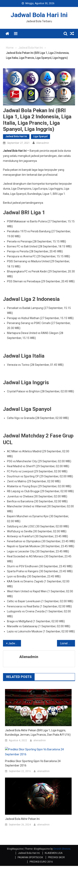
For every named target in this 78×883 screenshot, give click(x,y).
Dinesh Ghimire (61, 848)
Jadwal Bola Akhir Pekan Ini (22, 818)
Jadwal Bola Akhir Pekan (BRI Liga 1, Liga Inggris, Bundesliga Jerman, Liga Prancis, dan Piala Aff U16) (38, 732)
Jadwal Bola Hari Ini (39, 15)
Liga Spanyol (40, 136)
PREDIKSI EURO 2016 (41, 861)
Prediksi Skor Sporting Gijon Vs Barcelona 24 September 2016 (33, 763)
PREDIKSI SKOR (56, 857)
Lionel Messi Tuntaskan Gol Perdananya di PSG (67, 643)
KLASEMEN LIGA (53, 853)
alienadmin (42, 142)
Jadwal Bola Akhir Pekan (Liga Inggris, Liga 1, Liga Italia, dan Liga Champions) (14, 643)
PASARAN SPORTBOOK (30, 857)
